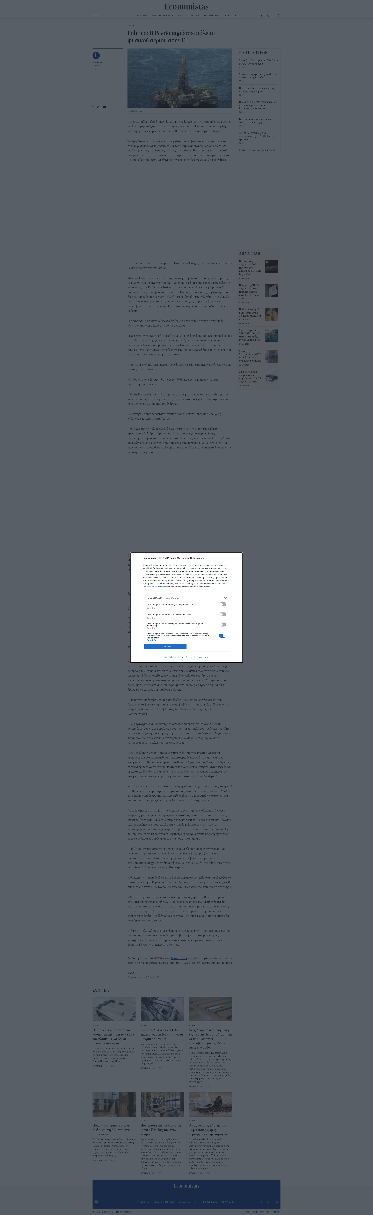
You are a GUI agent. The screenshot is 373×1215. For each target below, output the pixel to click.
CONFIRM (165, 646)
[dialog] (186, 608)
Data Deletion (170, 657)
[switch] (222, 604)
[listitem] (186, 597)
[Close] (237, 558)
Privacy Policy (203, 657)
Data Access (186, 657)
